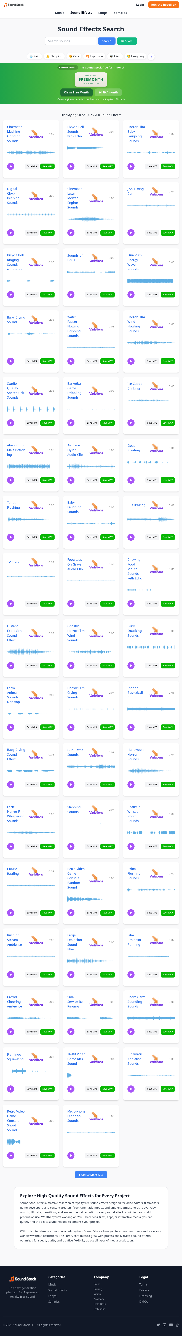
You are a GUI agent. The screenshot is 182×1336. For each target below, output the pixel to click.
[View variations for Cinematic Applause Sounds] (156, 1059)
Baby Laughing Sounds (74, 507)
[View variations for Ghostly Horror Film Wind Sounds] (96, 633)
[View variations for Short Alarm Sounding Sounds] (156, 1002)
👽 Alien (114, 56)
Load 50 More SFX (91, 1175)
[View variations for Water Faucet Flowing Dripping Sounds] (96, 326)
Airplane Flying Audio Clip (75, 450)
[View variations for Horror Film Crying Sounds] (96, 692)
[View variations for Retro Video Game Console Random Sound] (96, 878)
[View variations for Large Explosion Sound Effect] (96, 942)
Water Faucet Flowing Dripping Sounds (74, 326)
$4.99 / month (108, 92)
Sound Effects (81, 12)
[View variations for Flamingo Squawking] (36, 1057)
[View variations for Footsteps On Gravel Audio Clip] (96, 564)
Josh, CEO (99, 1309)
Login (140, 5)
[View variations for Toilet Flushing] (36, 505)
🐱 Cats (74, 56)
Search (106, 41)
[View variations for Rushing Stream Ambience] (36, 940)
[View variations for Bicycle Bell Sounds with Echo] (96, 131)
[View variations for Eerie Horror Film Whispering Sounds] (36, 814)
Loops (103, 13)
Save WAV (47, 166)
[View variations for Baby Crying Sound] (36, 319)
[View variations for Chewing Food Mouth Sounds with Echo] (156, 569)
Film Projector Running (134, 939)
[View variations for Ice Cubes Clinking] (156, 386)
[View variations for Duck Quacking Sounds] (156, 631)
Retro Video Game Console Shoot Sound (16, 1120)
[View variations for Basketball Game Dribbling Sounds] (96, 390)
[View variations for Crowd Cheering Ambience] (36, 1002)
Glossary (99, 1299)
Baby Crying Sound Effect (16, 754)
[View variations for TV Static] (36, 562)
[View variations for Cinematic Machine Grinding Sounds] (36, 134)
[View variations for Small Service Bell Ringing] (96, 1002)
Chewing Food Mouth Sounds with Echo (134, 568)
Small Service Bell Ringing (76, 1001)
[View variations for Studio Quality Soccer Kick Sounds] (36, 390)
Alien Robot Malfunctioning (16, 450)
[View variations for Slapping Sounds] (96, 809)
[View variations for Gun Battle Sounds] (96, 752)
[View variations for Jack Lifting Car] (156, 191)
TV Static (13, 562)
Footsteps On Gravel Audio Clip (75, 564)
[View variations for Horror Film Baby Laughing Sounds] (156, 134)
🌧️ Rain (34, 56)
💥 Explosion (94, 56)
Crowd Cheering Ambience (14, 1001)
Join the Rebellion (163, 5)
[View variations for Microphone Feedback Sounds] (96, 1116)
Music (59, 13)
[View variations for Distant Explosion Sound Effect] (36, 633)
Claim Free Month (76, 92)
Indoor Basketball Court (135, 692)
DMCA (143, 1302)
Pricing (98, 1289)
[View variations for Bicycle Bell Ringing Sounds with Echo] (36, 262)
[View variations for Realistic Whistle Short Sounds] (156, 814)
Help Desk (100, 1304)
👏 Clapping (54, 56)
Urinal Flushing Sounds (133, 873)
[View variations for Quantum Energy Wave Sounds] (156, 262)
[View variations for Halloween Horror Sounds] (156, 754)
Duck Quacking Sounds (134, 630)
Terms (143, 1284)
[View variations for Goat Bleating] (156, 448)
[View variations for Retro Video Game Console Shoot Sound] (36, 1121)
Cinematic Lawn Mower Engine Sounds (74, 198)
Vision (97, 1294)
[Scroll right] (151, 56)
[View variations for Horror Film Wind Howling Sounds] (156, 324)
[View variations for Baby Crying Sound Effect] (36, 754)
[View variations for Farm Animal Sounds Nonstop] (36, 695)
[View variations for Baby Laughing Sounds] (96, 507)
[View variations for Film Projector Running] (156, 940)
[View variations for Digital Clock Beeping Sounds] (36, 195)
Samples (120, 13)
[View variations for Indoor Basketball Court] (156, 692)
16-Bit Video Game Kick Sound (76, 1058)
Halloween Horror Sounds (135, 754)
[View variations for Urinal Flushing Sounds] (156, 873)
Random (127, 41)
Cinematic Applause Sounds (134, 1058)
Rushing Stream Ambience (14, 939)
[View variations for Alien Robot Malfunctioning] (36, 450)
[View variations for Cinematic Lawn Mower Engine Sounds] (96, 198)
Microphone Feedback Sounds (76, 1116)
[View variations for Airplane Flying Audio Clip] (96, 450)
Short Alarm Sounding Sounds (136, 1001)
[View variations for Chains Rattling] (36, 871)
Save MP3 (32, 166)
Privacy (144, 1290)
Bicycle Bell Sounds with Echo (75, 131)
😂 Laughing (135, 56)
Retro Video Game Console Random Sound (76, 878)
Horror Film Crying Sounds (76, 692)
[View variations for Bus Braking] (156, 505)
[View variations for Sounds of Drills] (96, 258)
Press (97, 1284)
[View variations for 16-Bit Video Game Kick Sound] (96, 1059)
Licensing (145, 1296)
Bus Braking (136, 505)
